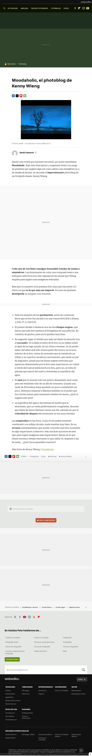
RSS (34, 616)
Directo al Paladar (61, 690)
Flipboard (79, 8)
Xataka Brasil (10, 738)
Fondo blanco (47, 607)
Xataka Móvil (10, 694)
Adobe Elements (40, 651)
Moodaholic (47, 449)
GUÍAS (66, 8)
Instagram (83, 8)
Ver (47, 520)
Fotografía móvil (11, 642)
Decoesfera (9, 716)
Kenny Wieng (66, 456)
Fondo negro (61, 607)
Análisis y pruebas (12, 637)
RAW (65, 651)
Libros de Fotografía (13, 646)
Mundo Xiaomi (10, 704)
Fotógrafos (34, 456)
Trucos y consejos (41, 637)
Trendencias (10, 713)
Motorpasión (76, 690)
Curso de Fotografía (42, 646)
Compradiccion (11, 719)
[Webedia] (86, 1)
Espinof (41, 694)
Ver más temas (12, 659)
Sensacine (42, 690)
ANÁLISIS (24, 8)
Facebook (75, 8)
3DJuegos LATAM (28, 734)
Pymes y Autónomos (26, 717)
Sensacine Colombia (42, 739)
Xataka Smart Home (12, 700)
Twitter (17, 95)
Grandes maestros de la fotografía (15, 652)
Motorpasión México (76, 735)
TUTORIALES (56, 8)
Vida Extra (25, 694)
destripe (53, 456)
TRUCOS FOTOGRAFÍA (39, 8)
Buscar (83, 670)
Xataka (8, 690)
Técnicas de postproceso (44, 642)
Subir (80, 679)
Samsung (22, 64)
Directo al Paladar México (61, 735)
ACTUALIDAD (13, 8)
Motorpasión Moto (78, 694)
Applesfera (9, 697)
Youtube (87, 8)
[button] (28, 152)
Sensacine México (45, 734)
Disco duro (12, 64)
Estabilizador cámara (30, 607)
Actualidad (67, 642)
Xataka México (11, 734)
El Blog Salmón (27, 713)
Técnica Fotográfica (70, 646)
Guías (43, 456)
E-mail (24, 95)
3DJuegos (25, 690)
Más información (15, 753)
